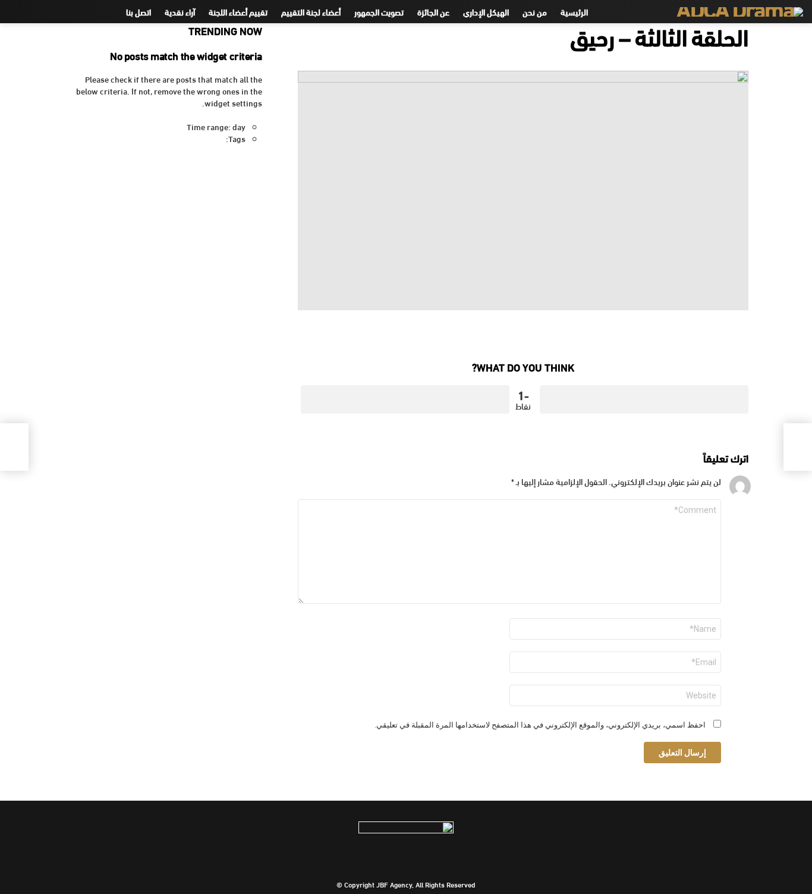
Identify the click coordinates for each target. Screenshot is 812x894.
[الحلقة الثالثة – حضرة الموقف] (797, 447)
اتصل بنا (138, 11)
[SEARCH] (36, 12)
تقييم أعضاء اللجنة (238, 11)
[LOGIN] (16, 12)
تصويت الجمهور (379, 11)
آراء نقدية (180, 11)
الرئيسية (574, 11)
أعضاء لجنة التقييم (311, 11)
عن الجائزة (433, 11)
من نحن (535, 11)
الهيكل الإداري (486, 11)
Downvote (405, 399)
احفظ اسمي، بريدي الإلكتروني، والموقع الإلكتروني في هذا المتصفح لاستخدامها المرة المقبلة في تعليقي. (540, 725)
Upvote (644, 399)
